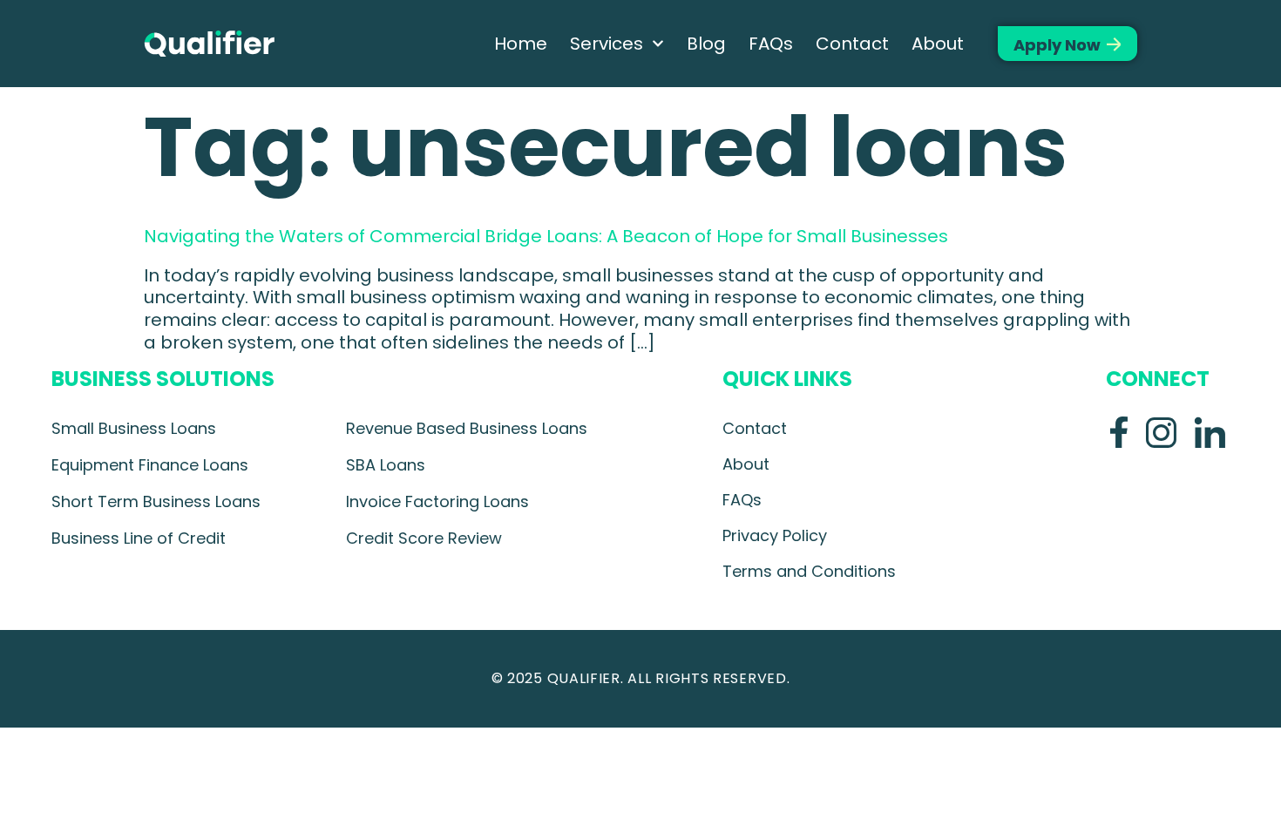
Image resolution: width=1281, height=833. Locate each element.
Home (520, 43)
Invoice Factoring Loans (437, 501)
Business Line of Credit (138, 538)
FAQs (771, 43)
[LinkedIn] (1209, 432)
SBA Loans (385, 465)
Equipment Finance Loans (149, 465)
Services (606, 43)
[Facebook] (1119, 432)
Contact (852, 43)
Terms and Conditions (809, 571)
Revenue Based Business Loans (466, 428)
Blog (706, 43)
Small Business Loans (133, 428)
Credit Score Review (424, 538)
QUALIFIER (583, 678)
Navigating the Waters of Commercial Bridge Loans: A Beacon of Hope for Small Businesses (546, 236)
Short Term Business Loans (156, 501)
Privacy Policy (774, 535)
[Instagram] (1161, 432)
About (938, 43)
